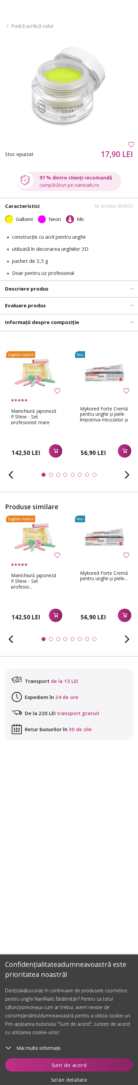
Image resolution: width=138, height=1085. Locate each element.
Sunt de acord (69, 1065)
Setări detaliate (69, 1080)
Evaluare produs (25, 305)
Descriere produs (27, 288)
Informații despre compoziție (42, 322)
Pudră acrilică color (32, 26)
